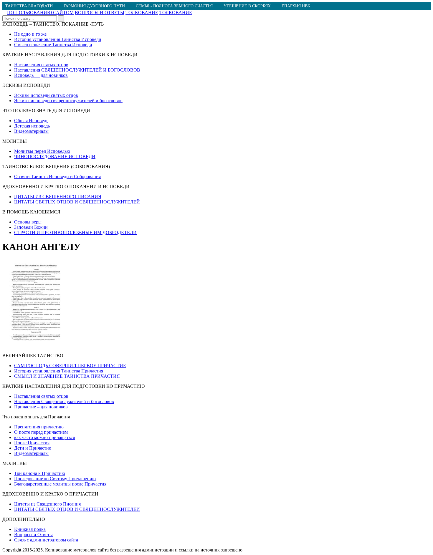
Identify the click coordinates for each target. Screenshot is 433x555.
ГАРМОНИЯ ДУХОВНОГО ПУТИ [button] (94, 6)
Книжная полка (30, 529)
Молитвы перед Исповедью (42, 151)
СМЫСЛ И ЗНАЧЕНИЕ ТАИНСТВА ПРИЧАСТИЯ (67, 376)
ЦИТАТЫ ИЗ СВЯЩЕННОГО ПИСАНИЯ (57, 196)
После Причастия (31, 442)
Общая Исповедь (31, 120)
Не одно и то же (30, 34)
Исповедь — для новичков (41, 75)
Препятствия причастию (39, 426)
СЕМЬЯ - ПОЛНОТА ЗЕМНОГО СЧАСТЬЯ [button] (174, 6)
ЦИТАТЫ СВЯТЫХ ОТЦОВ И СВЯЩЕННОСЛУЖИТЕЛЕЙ (77, 201)
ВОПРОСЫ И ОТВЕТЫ (99, 12)
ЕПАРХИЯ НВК (296, 6)
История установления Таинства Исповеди (57, 39)
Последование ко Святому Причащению (55, 478)
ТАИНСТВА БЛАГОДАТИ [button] (29, 6)
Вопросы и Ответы (33, 534)
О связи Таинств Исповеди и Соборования (57, 176)
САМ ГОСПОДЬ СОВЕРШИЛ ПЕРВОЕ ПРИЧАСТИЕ (70, 365)
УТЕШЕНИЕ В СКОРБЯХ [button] (247, 6)
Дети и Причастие (32, 447)
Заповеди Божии (31, 227)
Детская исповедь (32, 125)
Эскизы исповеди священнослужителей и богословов (68, 100)
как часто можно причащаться (44, 437)
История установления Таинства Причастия (58, 370)
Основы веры (28, 221)
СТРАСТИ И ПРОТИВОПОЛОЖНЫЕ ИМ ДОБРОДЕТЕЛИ (75, 232)
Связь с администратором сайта (46, 539)
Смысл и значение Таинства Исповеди (53, 44)
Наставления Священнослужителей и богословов (64, 401)
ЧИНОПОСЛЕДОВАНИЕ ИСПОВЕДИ (54, 156)
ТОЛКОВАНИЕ (141, 12)
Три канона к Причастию (39, 473)
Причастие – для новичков (41, 406)
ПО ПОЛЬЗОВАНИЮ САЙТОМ (40, 12)
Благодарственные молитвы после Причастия (60, 483)
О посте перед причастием (41, 432)
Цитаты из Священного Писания (47, 503)
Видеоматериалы (31, 131)
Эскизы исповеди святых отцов (46, 95)
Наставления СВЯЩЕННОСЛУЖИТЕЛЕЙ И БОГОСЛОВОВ (77, 69)
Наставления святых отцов (41, 64)
